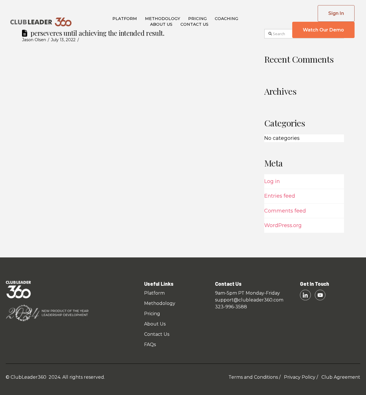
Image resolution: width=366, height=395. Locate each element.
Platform (124, 18)
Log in (272, 181)
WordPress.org (283, 225)
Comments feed (285, 211)
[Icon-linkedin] (305, 295)
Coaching (226, 18)
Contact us (194, 24)
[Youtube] (320, 295)
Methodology (162, 18)
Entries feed (279, 196)
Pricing (197, 18)
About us (161, 24)
